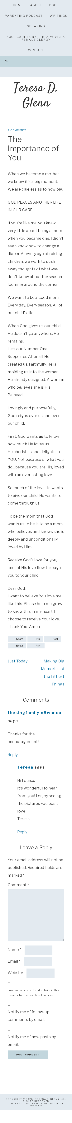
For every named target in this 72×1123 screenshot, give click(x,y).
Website (15, 972)
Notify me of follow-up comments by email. (28, 1016)
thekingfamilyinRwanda (34, 712)
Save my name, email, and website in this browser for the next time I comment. (33, 992)
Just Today (17, 661)
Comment (18, 885)
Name (14, 949)
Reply (13, 754)
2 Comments (17, 130)
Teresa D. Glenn (36, 95)
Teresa (25, 767)
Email (14, 961)
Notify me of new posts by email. (32, 1041)
